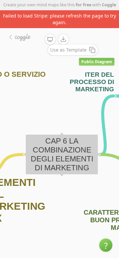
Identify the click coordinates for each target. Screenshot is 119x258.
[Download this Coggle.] (63, 39)
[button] (105, 245)
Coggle (109, 5)
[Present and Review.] (50, 39)
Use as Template (68, 50)
